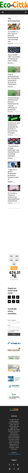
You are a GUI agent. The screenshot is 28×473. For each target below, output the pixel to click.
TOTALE (14, 268)
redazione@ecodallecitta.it (14, 454)
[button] (2, 12)
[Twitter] (13, 301)
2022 (11, 256)
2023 (16, 256)
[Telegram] (9, 301)
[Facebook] (9, 297)
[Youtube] (17, 301)
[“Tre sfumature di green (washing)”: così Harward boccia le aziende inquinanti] (14, 141)
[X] (14, 469)
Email (9, 325)
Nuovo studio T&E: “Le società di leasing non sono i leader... (14, 58)
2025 (16, 260)
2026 (14, 264)
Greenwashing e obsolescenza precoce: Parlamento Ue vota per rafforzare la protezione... (13, 104)
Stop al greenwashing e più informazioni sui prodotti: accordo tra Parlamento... (14, 79)
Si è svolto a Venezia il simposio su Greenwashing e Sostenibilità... (13, 197)
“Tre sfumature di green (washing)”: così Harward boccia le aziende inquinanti (13, 151)
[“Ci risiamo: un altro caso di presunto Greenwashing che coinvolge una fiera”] (14, 27)
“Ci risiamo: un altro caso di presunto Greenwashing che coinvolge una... (13, 36)
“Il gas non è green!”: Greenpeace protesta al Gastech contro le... (13, 174)
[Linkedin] (17, 297)
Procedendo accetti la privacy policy (14, 331)
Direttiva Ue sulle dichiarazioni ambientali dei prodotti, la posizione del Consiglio (14, 128)
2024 (11, 260)
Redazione (10, 43)
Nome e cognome (12, 320)
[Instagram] (13, 297)
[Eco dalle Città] (14, 5)
